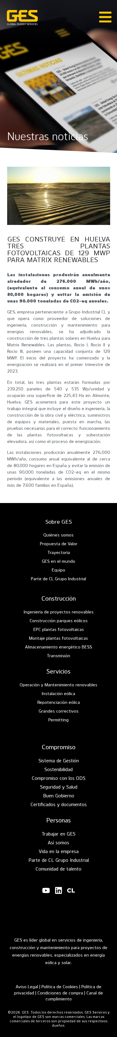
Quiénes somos (58, 534)
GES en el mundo (58, 561)
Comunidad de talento (58, 869)
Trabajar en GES (58, 833)
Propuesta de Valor (58, 543)
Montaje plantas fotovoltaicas (58, 638)
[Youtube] (46, 890)
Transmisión (58, 655)
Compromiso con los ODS (58, 778)
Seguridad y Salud (58, 787)
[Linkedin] (58, 890)
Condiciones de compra (60, 992)
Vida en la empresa (59, 851)
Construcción (58, 598)
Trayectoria (58, 552)
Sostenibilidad (58, 769)
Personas (58, 820)
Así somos (58, 842)
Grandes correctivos (59, 711)
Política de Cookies (59, 986)
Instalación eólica (58, 693)
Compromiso (59, 747)
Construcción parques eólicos (59, 620)
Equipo (58, 569)
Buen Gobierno (58, 795)
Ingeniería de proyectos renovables (59, 611)
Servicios (58, 671)
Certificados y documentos (59, 804)
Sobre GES (58, 521)
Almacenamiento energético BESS (58, 646)
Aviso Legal (27, 986)
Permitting (58, 719)
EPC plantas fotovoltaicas (58, 629)
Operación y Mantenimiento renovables (58, 684)
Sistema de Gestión (58, 760)
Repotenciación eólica (58, 702)
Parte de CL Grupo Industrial (58, 578)
